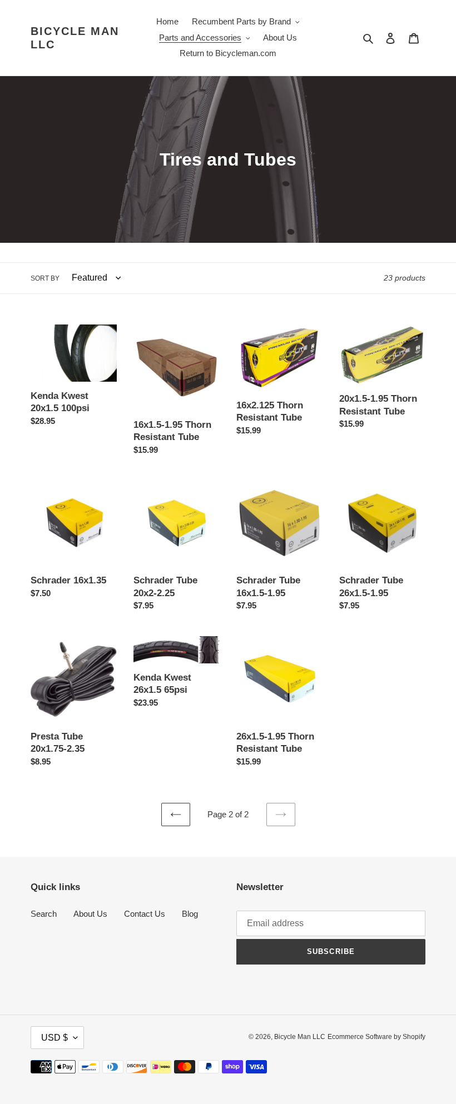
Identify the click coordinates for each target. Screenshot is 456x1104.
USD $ (54, 1037)
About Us (90, 913)
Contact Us (144, 913)
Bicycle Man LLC (75, 38)
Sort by (45, 278)
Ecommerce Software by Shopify (376, 1037)
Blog (190, 913)
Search (44, 913)
